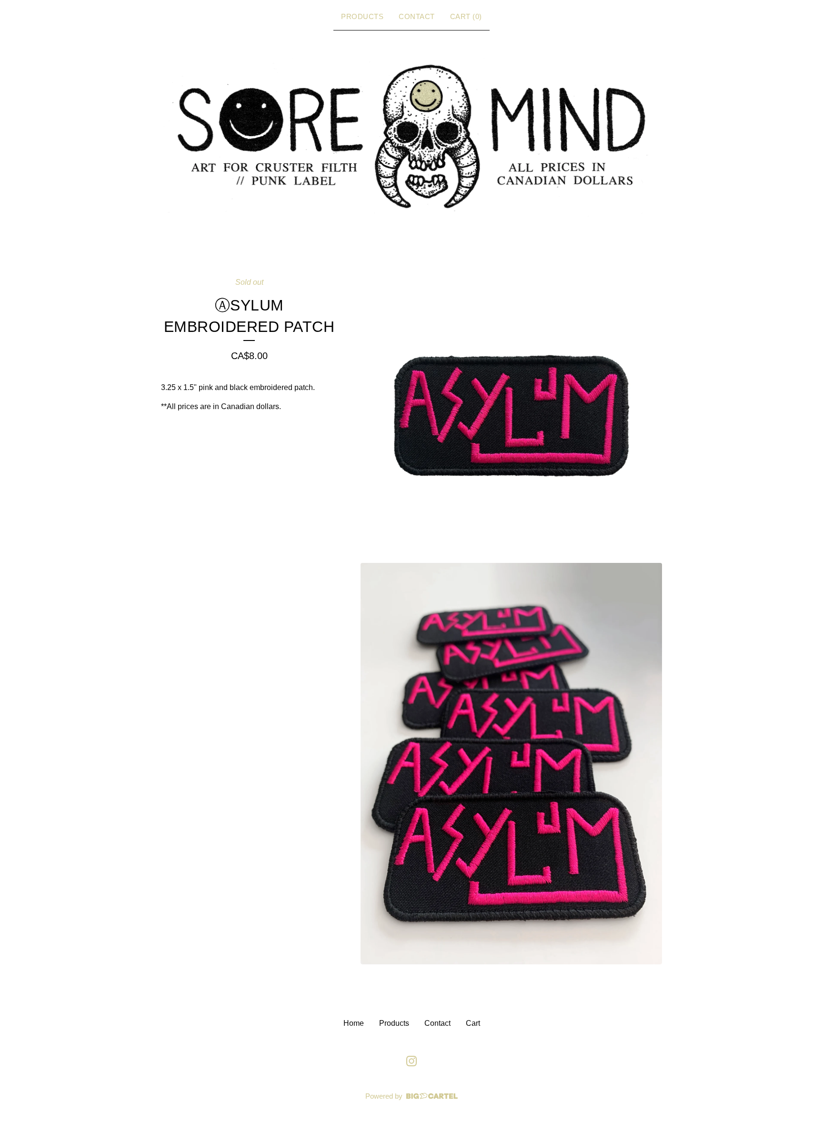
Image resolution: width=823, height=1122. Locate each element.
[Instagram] (411, 1061)
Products (362, 16)
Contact (417, 16)
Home (353, 1023)
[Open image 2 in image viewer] (511, 764)
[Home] (411, 136)
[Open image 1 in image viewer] (511, 416)
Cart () (466, 16)
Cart (473, 1023)
